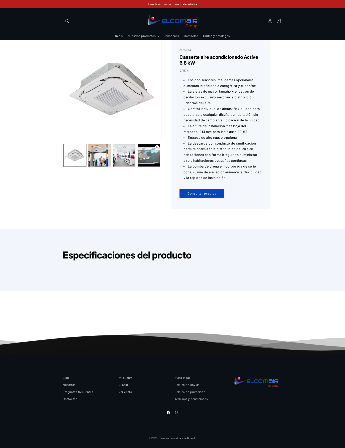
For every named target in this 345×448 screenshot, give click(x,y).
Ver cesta (125, 392)
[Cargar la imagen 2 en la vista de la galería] (99, 155)
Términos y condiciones (191, 399)
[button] (67, 21)
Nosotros (69, 384)
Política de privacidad (189, 392)
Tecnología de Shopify (183, 438)
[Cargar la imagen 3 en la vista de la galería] (124, 155)
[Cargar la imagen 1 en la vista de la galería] (75, 155)
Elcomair (164, 438)
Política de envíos (186, 384)
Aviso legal (182, 377)
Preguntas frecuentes (78, 392)
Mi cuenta (126, 377)
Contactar (70, 399)
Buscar (123, 384)
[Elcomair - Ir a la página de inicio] (172, 21)
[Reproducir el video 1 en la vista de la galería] (149, 155)
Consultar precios (201, 193)
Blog (66, 377)
